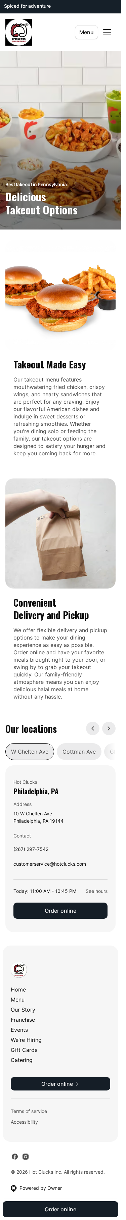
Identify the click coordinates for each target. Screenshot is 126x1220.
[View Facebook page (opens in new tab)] (15, 1157)
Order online (60, 910)
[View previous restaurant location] (92, 728)
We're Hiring (26, 1039)
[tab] (29, 751)
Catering (22, 1060)
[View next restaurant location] (109, 728)
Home (18, 989)
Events (19, 1029)
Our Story (23, 1009)
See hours (97, 891)
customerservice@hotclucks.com (49, 865)
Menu (86, 32)
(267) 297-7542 (30, 850)
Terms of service (29, 1111)
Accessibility (24, 1122)
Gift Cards (24, 1050)
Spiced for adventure (27, 6)
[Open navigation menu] (107, 32)
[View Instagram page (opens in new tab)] (26, 1157)
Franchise (23, 1019)
